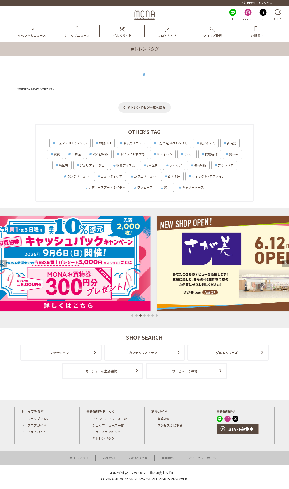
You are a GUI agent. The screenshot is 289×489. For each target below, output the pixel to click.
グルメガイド (36, 431)
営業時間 (249, 3)
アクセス (266, 3)
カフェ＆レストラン (143, 352)
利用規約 (167, 458)
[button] (132, 315)
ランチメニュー (78, 176)
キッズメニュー (134, 143)
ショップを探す (38, 419)
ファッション (59, 352)
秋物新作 (211, 154)
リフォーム (164, 154)
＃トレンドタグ (103, 438)
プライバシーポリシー (203, 458)
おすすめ (174, 176)
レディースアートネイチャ (107, 187)
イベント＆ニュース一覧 (109, 419)
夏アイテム (207, 143)
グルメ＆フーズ (227, 352)
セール (188, 154)
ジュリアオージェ (92, 165)
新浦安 (231, 143)
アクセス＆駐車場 (169, 425)
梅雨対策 (199, 165)
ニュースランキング (106, 431)
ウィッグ (175, 165)
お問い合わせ (138, 458)
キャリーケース (193, 187)
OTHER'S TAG (144, 131)
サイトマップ (79, 458)
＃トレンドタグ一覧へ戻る (146, 107)
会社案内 (108, 458)
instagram (247, 19)
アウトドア (225, 165)
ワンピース (145, 187)
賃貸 (57, 154)
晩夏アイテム (125, 165)
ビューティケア (111, 176)
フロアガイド (36, 425)
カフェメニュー (145, 176)
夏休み (233, 154)
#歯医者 (152, 165)
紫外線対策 (100, 154)
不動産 (76, 154)
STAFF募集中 (240, 429)
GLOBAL (278, 19)
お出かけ (105, 143)
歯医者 (63, 165)
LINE (232, 19)
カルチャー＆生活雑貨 (101, 370)
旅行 (167, 187)
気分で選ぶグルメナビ (172, 143)
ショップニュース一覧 (108, 425)
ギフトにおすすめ (132, 154)
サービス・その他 (184, 370)
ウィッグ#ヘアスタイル (208, 176)
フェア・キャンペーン (71, 143)
